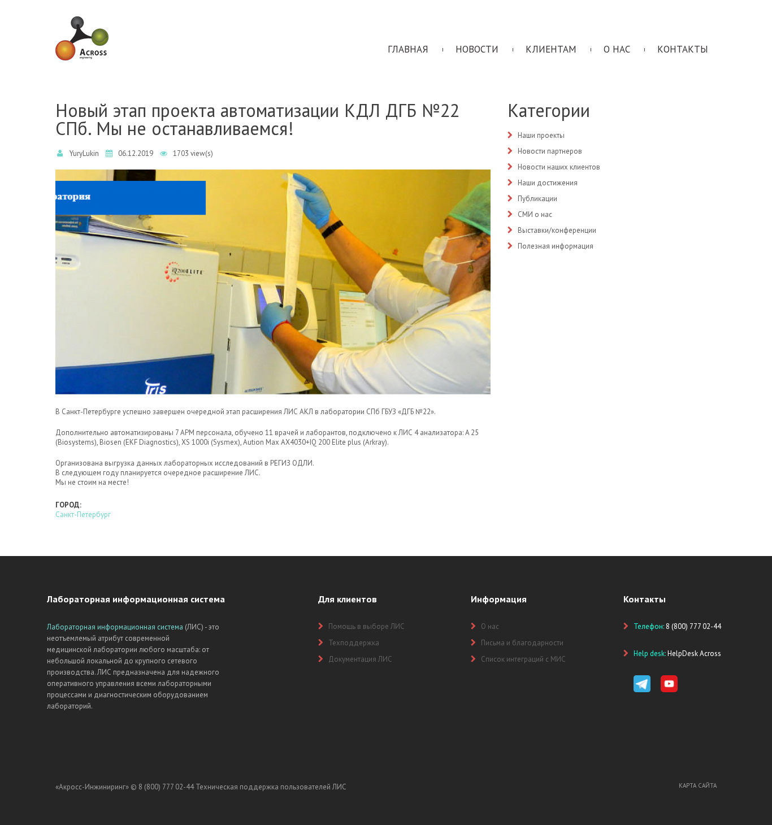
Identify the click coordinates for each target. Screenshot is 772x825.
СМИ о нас (535, 214)
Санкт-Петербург (83, 514)
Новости (477, 49)
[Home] (82, 21)
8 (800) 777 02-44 (166, 787)
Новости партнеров (550, 151)
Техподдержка (353, 643)
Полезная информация (555, 246)
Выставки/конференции (557, 230)
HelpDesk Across (694, 653)
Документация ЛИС (360, 659)
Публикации (537, 198)
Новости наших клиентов (559, 167)
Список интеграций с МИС (523, 659)
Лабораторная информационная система (115, 627)
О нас (617, 49)
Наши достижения (548, 183)
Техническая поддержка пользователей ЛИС (271, 787)
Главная (408, 49)
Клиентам (551, 49)
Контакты (682, 49)
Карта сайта (698, 785)
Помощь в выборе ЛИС (366, 626)
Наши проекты (541, 135)
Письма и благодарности (522, 643)
